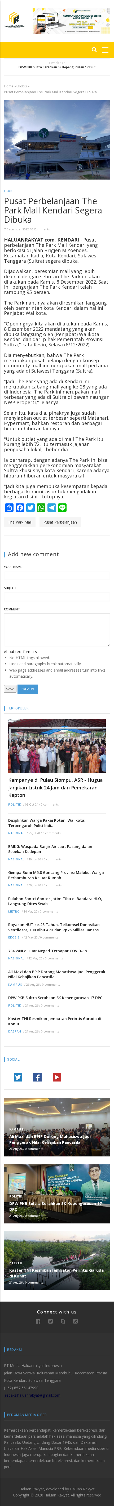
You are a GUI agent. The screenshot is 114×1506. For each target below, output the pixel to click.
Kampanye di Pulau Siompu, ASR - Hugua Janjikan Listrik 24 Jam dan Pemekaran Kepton (55, 787)
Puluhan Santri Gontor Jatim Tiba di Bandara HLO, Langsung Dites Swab (55, 901)
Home (9, 86)
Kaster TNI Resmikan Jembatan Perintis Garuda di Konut (54, 1021)
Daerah (14, 1031)
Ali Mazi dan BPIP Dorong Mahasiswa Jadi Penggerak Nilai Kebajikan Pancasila (56, 974)
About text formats (20, 651)
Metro (14, 911)
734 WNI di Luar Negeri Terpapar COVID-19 (47, 950)
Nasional (16, 833)
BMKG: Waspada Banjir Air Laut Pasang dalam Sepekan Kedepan (51, 849)
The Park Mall (20, 522)
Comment (12, 609)
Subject (10, 588)
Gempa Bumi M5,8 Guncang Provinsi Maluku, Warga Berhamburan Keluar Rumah (56, 875)
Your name (13, 567)
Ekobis (21, 86)
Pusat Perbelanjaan (60, 522)
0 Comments (41, 229)
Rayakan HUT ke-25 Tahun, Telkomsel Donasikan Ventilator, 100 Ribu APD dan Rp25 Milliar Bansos (54, 927)
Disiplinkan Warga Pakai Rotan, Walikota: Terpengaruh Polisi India (46, 823)
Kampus (15, 984)
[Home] (14, 19)
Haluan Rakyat (82, 1488)
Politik (14, 804)
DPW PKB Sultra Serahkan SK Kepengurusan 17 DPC (57, 67)
